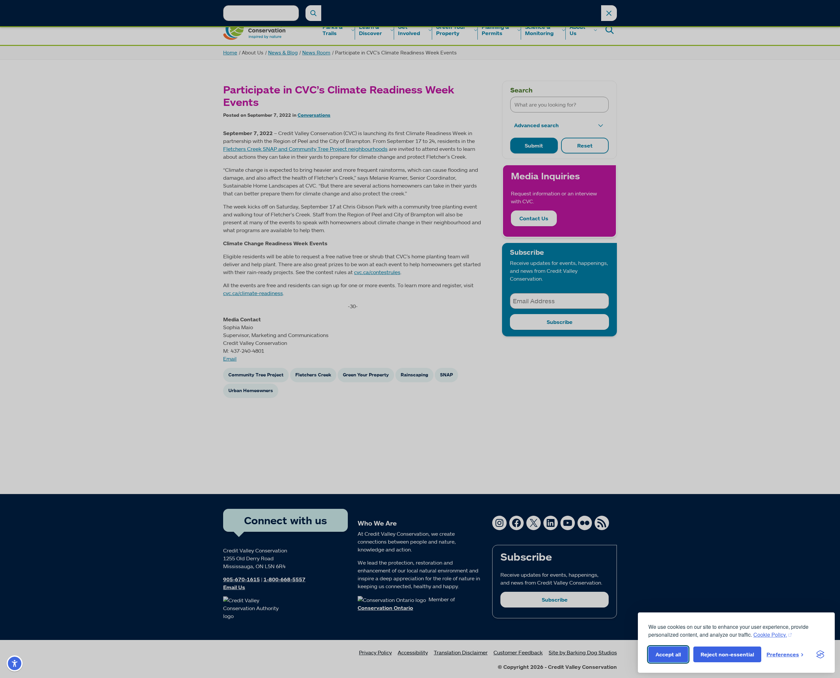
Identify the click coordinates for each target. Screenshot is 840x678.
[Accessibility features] (15, 663)
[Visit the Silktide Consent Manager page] (820, 654)
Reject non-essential (727, 654)
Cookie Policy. (770, 634)
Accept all (668, 654)
